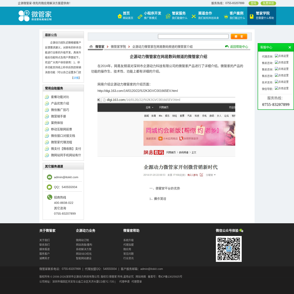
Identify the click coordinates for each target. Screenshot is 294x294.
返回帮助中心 (239, 46)
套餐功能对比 (60, 97)
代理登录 (137, 281)
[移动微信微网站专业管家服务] (35, 11)
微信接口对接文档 (63, 135)
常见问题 (128, 253)
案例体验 (57, 122)
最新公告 (51, 35)
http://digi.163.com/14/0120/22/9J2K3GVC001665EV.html (137, 91)
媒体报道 (44, 249)
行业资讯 (128, 258)
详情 (76, 78)
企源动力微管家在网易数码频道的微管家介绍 (162, 46)
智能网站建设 (83, 258)
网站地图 (141, 276)
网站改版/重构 (84, 244)
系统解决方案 (83, 249)
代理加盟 (128, 244)
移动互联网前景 (61, 129)
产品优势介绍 (60, 103)
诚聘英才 (44, 258)
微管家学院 (118, 46)
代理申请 (124, 281)
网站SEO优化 (84, 253)
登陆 (253, 3)
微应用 (127, 249)
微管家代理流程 (61, 142)
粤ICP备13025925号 (170, 276)
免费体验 (268, 3)
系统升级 (128, 240)
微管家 (99, 46)
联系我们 (44, 244)
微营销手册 (58, 116)
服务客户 (44, 253)
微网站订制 (82, 240)
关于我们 (44, 240)
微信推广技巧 (60, 110)
